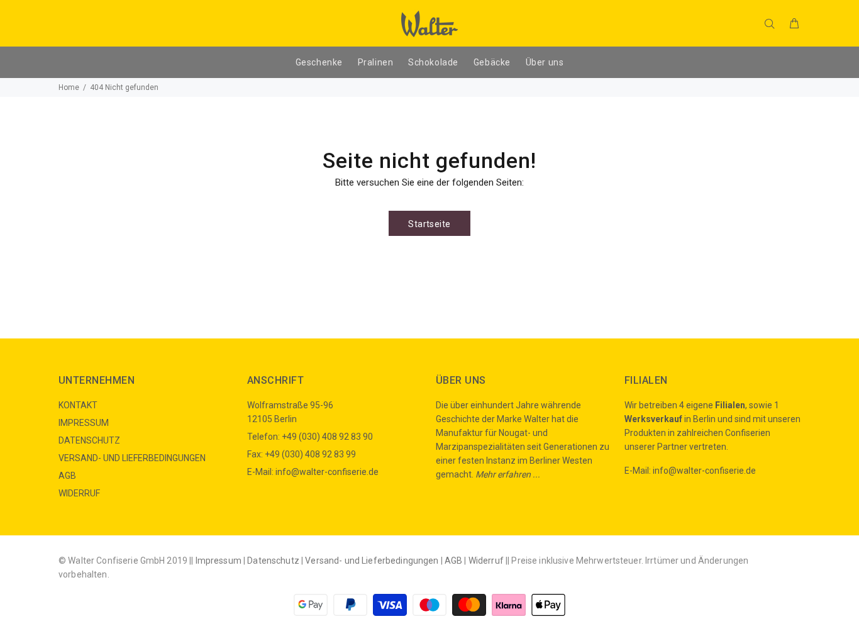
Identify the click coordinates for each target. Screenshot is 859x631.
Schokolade (433, 62)
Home (68, 87)
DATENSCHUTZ (89, 440)
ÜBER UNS (461, 380)
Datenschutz (273, 561)
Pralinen (375, 62)
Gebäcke (492, 62)
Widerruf (486, 561)
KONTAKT (77, 405)
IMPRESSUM (83, 423)
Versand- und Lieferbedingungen (371, 561)
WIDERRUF (79, 493)
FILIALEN (646, 380)
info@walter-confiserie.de (327, 472)
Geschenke (319, 62)
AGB (67, 476)
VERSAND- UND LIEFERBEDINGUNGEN (132, 458)
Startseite (429, 224)
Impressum (218, 561)
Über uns (544, 62)
